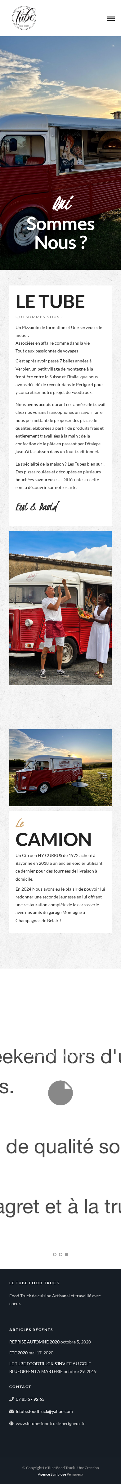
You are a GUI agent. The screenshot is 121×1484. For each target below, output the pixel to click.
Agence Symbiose (52, 1474)
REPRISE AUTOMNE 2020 (34, 1341)
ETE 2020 (18, 1352)
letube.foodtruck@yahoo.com (44, 1411)
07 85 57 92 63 (30, 1399)
